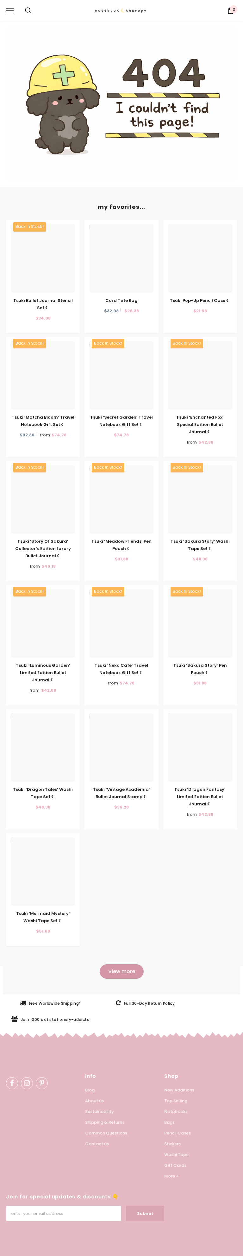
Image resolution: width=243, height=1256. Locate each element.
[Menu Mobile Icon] (10, 11)
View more (121, 971)
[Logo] (124, 10)
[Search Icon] (28, 11)
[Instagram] (27, 1083)
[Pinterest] (42, 1083)
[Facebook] (12, 1083)
